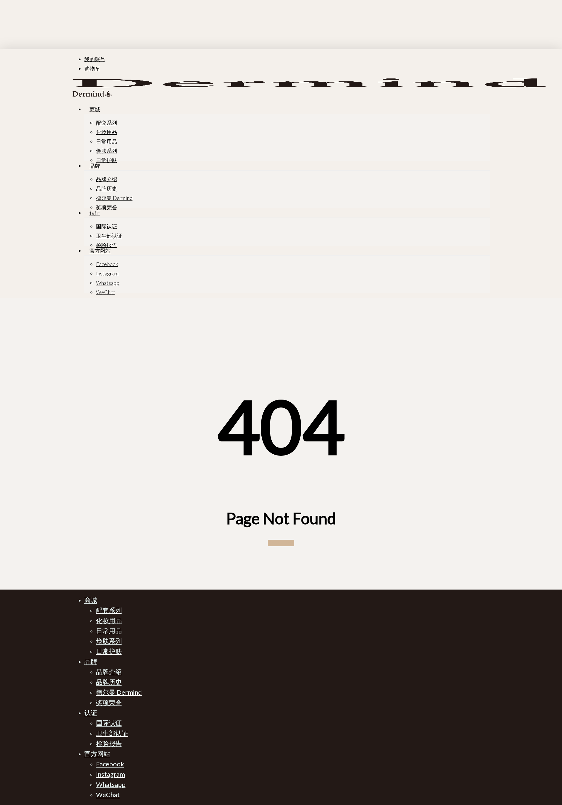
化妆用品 (109, 620)
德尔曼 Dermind (119, 692)
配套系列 (109, 610)
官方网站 (97, 754)
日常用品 (109, 631)
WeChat (108, 795)
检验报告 (109, 743)
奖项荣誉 (109, 702)
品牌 (90, 661)
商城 (90, 600)
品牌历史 (109, 682)
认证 (90, 713)
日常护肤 (109, 651)
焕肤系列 (109, 641)
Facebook (110, 764)
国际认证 (109, 723)
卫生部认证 (112, 733)
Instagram (110, 774)
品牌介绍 (109, 672)
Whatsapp (111, 784)
